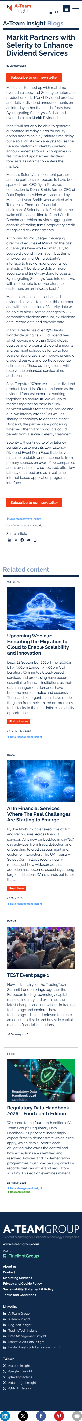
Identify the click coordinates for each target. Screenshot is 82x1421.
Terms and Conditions (19, 1295)
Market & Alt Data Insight (26, 1342)
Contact (9, 1272)
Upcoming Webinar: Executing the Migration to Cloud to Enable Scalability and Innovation (38, 644)
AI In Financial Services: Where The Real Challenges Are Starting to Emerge (39, 814)
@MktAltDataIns (20, 1388)
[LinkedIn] (5, 1416)
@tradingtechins (20, 1377)
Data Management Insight (25, 518)
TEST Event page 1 (28, 975)
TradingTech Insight (22, 1330)
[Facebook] (41, 1416)
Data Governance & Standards (24, 525)
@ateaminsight (19, 1366)
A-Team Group (19, 1313)
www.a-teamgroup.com (21, 1244)
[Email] (77, 1416)
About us (10, 1266)
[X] (23, 1416)
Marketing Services (17, 1278)
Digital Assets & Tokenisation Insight (34, 1347)
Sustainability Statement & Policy (28, 1289)
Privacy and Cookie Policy (22, 1283)
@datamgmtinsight (22, 1383)
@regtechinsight (20, 1371)
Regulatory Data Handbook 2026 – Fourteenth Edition (38, 1110)
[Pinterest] (59, 1416)
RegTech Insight (20, 1192)
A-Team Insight (19, 1319)
